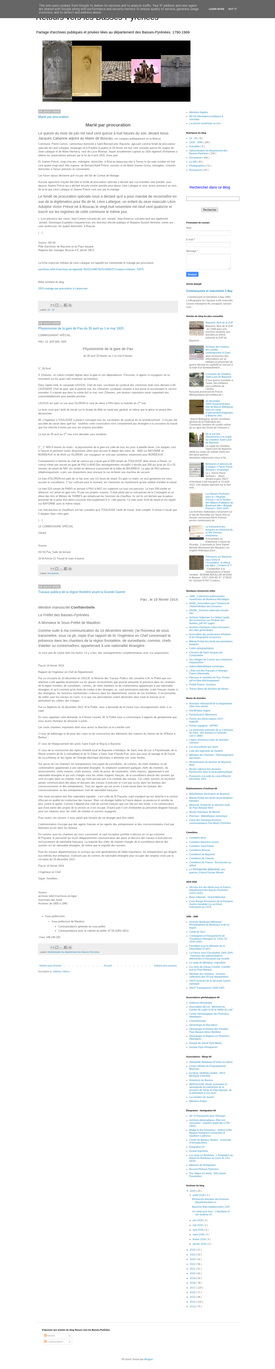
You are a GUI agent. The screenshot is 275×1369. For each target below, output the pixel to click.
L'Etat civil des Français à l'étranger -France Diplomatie (209, 672)
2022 (193, 1264)
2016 (193, 1292)
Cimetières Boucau (199, 850)
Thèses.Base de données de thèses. (209, 688)
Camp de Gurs (197, 931)
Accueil (108, 965)
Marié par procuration (53, 117)
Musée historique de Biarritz (204, 812)
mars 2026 (199, 1234)
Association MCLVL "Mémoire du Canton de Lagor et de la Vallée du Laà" (211, 1008)
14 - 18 (51, 310)
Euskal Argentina (198, 1151)
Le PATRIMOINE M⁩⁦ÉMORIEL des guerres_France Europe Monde (207, 871)
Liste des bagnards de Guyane (206, 751)
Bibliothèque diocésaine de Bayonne (209, 793)
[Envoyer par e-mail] (52, 305)
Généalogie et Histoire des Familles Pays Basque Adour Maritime (208, 1030)
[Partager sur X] (61, 305)
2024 (193, 1254)
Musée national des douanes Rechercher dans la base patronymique (211, 770)
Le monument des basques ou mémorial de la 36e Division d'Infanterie (219, 531)
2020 (193, 1273)
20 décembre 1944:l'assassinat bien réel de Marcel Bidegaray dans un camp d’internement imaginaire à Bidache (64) (219, 408)
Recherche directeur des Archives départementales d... (210, 1200)
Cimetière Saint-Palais (201, 846)
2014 (193, 1301)
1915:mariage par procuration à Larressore (63, 288)
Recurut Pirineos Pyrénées (204, 1169)
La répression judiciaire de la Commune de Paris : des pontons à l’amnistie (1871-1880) (211, 733)
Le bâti (193, 161)
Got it (232, 9)
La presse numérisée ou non (205, 123)
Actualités (195, 146)
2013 (193, 1306)
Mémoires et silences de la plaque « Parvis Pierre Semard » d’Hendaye (219, 467)
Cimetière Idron (197, 837)
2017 (193, 1287)
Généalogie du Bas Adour (203, 1025)
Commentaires (55, 1341)
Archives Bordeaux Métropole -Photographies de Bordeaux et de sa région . (209, 925)
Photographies (197, 165)
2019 (193, 1278)
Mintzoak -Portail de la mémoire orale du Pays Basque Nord (209, 806)
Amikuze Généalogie (200, 1002)
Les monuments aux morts (203, 746)
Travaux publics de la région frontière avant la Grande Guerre (81, 592)
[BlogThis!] (57, 305)
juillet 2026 (199, 1195)
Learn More (216, 9)
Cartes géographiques (201, 648)
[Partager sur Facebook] (66, 305)
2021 (193, 1268)
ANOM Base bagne (199, 710)
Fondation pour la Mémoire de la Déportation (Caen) (207, 947)
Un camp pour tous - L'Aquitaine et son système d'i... (211, 1213)
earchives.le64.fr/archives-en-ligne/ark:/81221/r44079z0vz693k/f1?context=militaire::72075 (91, 269)
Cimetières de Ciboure (201, 858)
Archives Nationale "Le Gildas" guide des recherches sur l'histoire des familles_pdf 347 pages (209, 620)
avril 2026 (198, 1229)
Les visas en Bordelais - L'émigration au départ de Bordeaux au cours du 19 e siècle (211, 1158)
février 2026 (199, 1239)
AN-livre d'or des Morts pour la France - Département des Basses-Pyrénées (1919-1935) (210, 890)
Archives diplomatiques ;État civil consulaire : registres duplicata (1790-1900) (210, 1123)
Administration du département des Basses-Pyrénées (73, 952)
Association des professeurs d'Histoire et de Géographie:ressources (210, 636)
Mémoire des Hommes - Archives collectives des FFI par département (208, 975)
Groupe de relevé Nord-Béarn (205, 1043)
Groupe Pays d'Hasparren (203, 1047)
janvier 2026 (200, 1244)
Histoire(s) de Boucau (201, 1080)
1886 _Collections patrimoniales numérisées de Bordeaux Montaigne (209, 598)
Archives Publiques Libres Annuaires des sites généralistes (209, 629)
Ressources (196, 170)
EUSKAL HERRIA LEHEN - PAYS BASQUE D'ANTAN (207, 1074)
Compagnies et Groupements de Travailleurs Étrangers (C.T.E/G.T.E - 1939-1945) (208, 938)
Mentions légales (198, 112)
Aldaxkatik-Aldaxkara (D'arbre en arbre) (211, 1062)
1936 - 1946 (196, 142)
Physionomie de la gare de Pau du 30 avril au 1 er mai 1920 (81, 328)
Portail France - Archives (202, 684)
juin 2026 (198, 1220)
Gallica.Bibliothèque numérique (206, 666)
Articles (51, 1335)
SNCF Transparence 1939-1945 (206, 987)
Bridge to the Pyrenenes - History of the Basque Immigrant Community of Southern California (210, 1133)
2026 (193, 1191)
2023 (193, 1259)
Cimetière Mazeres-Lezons (204, 842)
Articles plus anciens (165, 965)
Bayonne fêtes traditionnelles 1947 (211, 1206)
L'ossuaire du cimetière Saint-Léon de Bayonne (219, 375)
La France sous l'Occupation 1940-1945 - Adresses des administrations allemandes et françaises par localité (211, 955)
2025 (193, 1249)
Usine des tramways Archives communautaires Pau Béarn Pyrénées (210, 821)
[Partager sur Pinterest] (70, 305)
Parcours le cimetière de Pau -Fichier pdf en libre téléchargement (209, 679)
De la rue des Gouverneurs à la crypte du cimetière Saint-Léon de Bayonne (219, 438)
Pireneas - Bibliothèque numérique (208, 816)
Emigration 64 (197, 1147)
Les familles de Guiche (201, 1097)
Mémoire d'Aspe (198, 1101)
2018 (193, 1282)
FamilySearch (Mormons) (203, 714)
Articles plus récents (50, 965)
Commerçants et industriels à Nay (209, 290)
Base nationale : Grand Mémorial (207, 897)
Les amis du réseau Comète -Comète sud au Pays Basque (209, 968)
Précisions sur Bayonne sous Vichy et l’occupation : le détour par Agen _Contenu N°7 (219, 561)
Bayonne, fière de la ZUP (219, 322)
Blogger (148, 1359)
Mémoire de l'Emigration (202, 1165)
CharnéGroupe (197, 1021)
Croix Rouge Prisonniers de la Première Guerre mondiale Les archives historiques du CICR (211, 904)
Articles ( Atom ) (61, 971)
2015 (193, 1297)
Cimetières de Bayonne (202, 854)
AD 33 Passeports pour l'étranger (207, 1116)
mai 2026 (198, 1225)
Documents (53, 573)
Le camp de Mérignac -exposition (207, 962)
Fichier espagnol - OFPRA (203, 725)
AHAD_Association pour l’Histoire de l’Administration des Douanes (209, 605)
